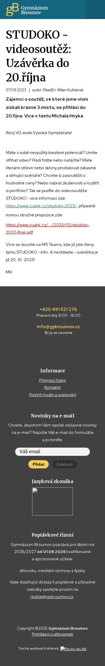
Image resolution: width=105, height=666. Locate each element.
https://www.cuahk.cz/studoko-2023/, (42, 205)
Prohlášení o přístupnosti (52, 634)
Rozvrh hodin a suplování (52, 394)
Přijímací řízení (52, 380)
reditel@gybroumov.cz (51, 596)
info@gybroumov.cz (58, 329)
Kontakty (52, 387)
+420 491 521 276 (58, 312)
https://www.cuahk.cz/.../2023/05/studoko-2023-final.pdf (48, 228)
